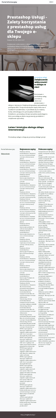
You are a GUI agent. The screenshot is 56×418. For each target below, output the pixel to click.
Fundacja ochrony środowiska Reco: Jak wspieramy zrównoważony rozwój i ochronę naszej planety (27, 243)
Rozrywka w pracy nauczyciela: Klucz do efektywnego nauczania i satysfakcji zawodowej (45, 259)
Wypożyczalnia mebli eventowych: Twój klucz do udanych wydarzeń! (45, 235)
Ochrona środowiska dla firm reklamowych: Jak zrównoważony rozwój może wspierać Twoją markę (46, 336)
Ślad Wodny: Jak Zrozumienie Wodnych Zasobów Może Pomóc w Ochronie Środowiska (46, 247)
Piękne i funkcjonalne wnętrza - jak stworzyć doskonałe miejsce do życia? (46, 253)
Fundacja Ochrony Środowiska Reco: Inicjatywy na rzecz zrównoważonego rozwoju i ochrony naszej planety (28, 202)
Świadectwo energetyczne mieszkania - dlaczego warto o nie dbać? (46, 241)
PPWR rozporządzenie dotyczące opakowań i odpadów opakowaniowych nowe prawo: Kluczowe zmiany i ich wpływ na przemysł (27, 379)
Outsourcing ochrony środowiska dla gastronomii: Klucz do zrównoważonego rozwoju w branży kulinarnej (28, 317)
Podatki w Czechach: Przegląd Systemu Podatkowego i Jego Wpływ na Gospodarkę (46, 310)
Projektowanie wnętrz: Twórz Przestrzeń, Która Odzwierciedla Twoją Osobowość (45, 200)
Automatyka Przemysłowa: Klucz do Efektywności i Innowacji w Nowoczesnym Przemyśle (46, 217)
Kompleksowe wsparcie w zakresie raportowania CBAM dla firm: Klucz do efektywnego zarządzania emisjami (46, 302)
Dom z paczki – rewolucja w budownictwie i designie (46, 182)
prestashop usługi (40, 77)
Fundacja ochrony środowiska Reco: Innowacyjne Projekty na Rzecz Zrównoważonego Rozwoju (27, 251)
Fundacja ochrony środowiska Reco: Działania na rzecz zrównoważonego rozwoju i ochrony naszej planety (27, 218)
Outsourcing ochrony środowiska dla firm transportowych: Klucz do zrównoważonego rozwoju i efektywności (27, 293)
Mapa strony (5, 154)
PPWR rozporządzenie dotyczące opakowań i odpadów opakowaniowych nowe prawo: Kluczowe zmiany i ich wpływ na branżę (28, 369)
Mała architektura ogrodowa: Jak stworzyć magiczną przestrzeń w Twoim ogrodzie (46, 343)
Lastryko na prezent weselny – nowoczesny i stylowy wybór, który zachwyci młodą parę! (46, 171)
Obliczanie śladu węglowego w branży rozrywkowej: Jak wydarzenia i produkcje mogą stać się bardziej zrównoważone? (46, 328)
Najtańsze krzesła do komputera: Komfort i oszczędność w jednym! (45, 281)
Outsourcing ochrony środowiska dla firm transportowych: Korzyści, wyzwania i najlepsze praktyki (28, 301)
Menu (50, 2)
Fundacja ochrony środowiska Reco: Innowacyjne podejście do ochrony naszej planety (27, 226)
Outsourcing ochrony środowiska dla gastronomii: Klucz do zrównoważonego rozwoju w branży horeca (28, 324)
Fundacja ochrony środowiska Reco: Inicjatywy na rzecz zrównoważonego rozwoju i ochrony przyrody (28, 170)
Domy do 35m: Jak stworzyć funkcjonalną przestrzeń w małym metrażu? (46, 211)
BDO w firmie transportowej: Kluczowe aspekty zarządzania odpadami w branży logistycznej (46, 275)
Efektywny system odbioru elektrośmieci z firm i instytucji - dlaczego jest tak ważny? (46, 294)
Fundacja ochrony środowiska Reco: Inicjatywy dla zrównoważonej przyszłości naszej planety (28, 285)
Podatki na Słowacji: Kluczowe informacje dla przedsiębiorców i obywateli (46, 177)
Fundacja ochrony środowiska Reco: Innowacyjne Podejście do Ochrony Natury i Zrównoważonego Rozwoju (27, 278)
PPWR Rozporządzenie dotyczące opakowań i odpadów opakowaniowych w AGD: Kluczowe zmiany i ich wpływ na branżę (28, 351)
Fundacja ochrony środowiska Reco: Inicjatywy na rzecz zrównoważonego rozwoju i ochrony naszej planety (28, 155)
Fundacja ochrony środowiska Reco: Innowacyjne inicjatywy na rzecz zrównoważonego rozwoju (27, 178)
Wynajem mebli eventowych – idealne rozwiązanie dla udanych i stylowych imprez (46, 158)
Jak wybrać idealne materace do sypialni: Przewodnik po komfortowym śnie (46, 193)
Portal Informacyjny (9, 2)
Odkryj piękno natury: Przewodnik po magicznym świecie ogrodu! (46, 223)
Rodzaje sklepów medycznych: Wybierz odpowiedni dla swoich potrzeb (44, 229)
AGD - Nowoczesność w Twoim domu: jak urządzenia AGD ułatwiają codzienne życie (46, 187)
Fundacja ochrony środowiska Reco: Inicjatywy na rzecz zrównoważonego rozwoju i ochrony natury (28, 163)
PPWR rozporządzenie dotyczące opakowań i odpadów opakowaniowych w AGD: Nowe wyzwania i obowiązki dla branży (28, 360)
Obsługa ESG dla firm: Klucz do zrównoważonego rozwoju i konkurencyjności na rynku (46, 287)
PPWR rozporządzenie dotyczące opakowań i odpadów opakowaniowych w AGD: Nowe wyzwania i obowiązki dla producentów (28, 332)
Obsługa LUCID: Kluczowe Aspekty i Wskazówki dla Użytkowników (45, 206)
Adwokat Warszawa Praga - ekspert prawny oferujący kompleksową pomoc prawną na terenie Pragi (46, 164)
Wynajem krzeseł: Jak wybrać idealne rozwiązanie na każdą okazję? (46, 153)
